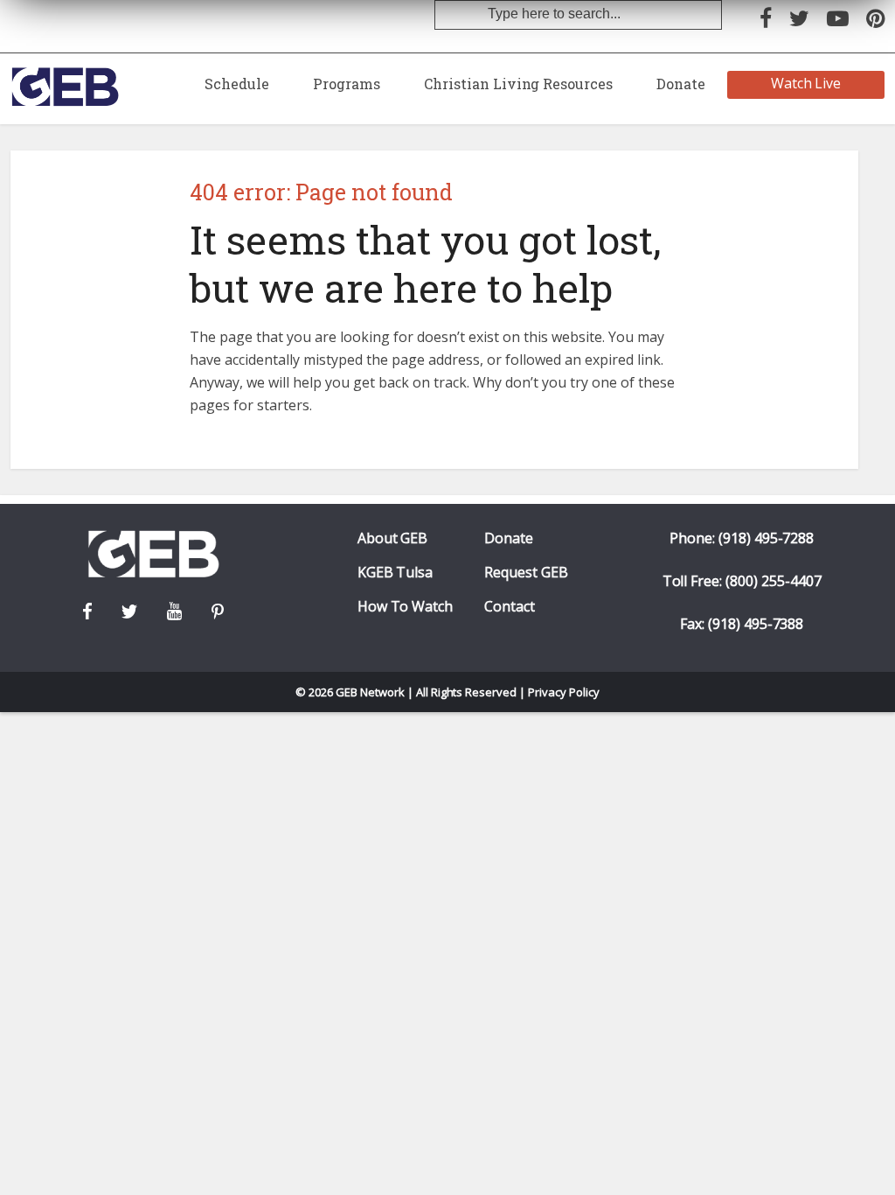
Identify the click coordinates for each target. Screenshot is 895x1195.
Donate (680, 83)
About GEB (392, 538)
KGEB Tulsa (395, 572)
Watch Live (806, 83)
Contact (509, 606)
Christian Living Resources (518, 83)
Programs (346, 83)
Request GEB (526, 572)
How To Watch (405, 606)
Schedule (237, 83)
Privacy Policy (564, 692)
